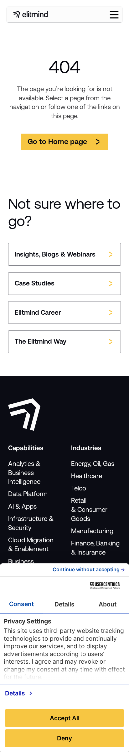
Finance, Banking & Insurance (95, 547)
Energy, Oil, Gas (92, 463)
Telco (78, 488)
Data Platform (28, 494)
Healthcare (86, 476)
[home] (30, 14)
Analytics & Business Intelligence (24, 473)
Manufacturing (92, 531)
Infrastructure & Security (31, 523)
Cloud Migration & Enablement (31, 544)
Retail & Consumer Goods (89, 510)
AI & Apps (22, 506)
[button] (114, 14)
